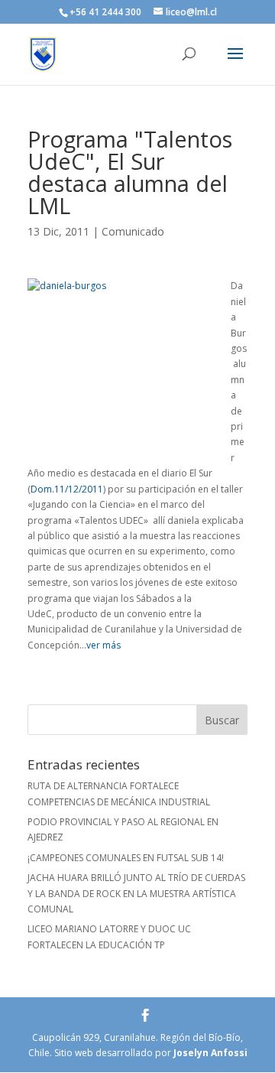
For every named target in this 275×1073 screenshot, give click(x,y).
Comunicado (133, 231)
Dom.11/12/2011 (67, 489)
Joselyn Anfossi (210, 1052)
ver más (103, 645)
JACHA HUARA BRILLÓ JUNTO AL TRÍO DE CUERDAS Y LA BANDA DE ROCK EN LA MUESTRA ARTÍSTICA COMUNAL (136, 893)
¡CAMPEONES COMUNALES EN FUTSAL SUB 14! (126, 857)
